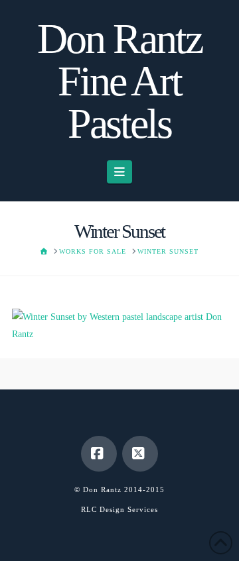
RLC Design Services (119, 509)
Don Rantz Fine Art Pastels (119, 81)
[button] (120, 171)
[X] (140, 454)
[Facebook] (99, 454)
